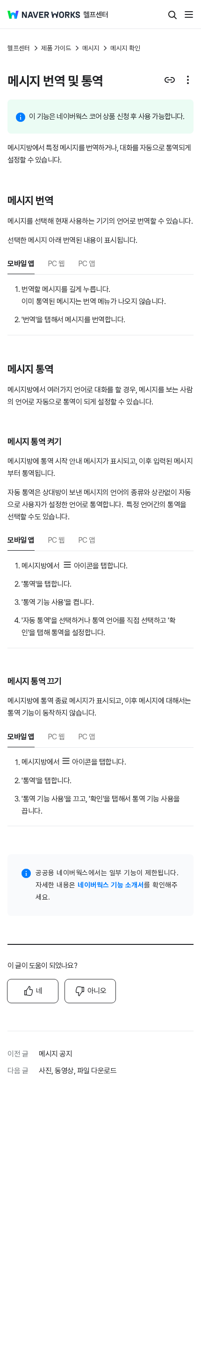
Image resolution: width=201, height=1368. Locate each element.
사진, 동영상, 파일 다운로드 (77, 1070)
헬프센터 (18, 48)
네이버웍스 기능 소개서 (111, 885)
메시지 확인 (125, 48)
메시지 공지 (55, 1053)
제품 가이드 (56, 48)
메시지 (90, 48)
